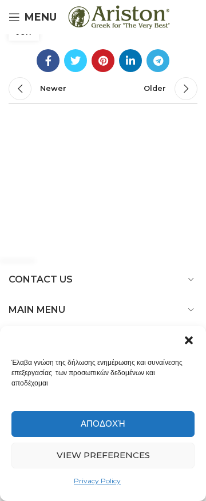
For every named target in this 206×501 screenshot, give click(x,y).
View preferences (103, 455)
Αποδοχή (103, 423)
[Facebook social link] (48, 60)
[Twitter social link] (75, 60)
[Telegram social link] (157, 60)
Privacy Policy (97, 480)
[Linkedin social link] (130, 60)
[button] (189, 340)
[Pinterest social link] (103, 60)
